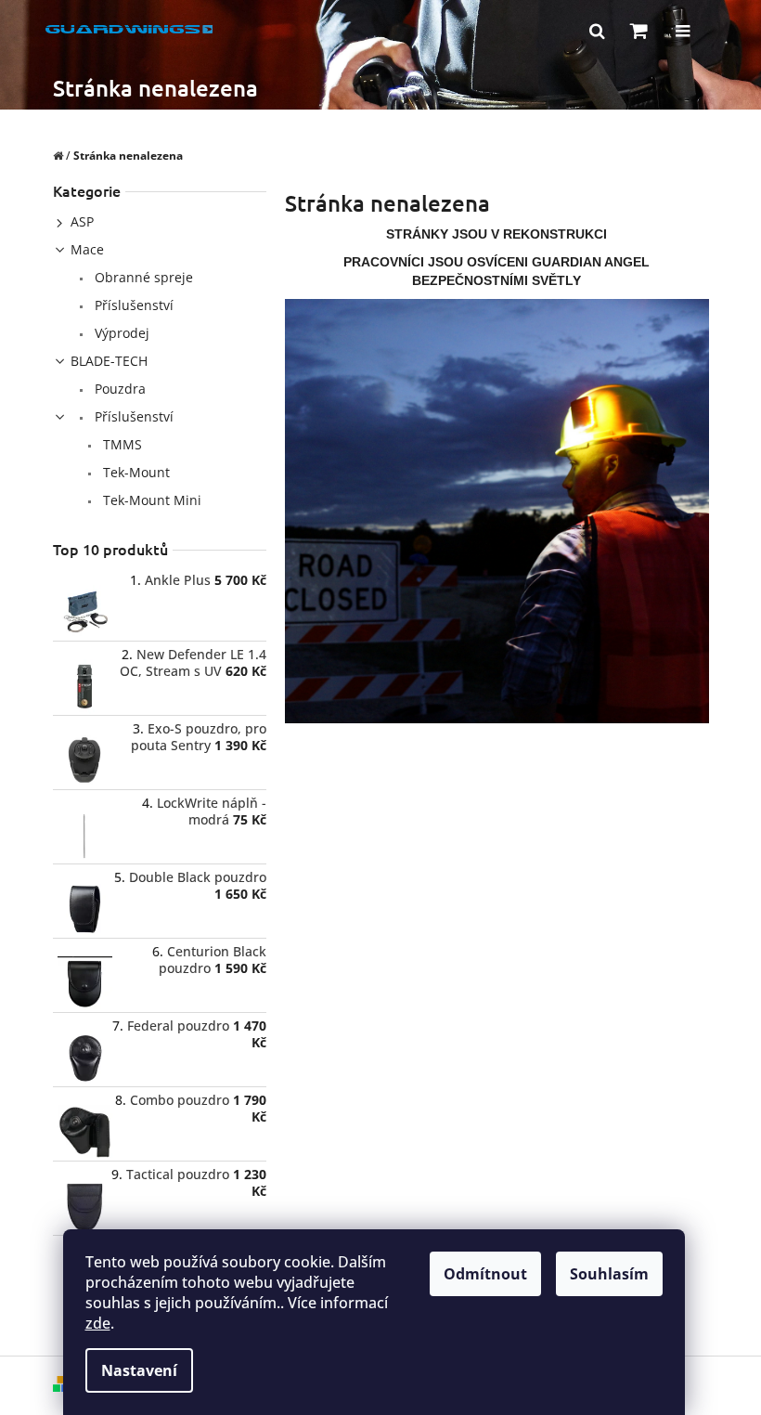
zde (97, 1323)
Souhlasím (609, 1274)
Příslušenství (132, 305)
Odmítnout (485, 1274)
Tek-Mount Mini (150, 500)
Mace (87, 249)
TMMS (120, 444)
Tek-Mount (134, 472)
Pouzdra (118, 388)
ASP (82, 221)
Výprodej (120, 333)
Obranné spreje (142, 277)
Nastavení (139, 1370)
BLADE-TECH (109, 361)
